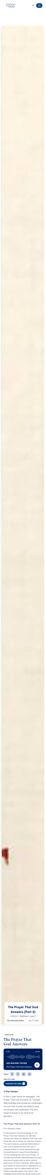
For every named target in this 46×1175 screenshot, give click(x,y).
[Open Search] (33, 5)
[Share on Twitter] (18, 1074)
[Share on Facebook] (12, 1074)
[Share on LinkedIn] (23, 1074)
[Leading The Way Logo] (11, 5)
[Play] (37, 1065)
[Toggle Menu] (39, 5)
